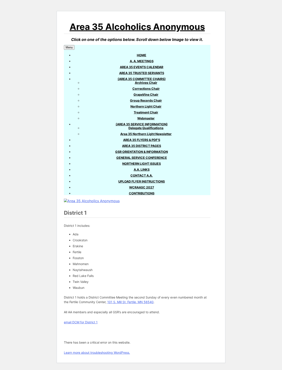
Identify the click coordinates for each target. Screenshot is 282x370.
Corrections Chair (146, 88)
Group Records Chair (146, 100)
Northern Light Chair (145, 106)
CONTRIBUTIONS (141, 193)
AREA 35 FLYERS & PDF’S (141, 140)
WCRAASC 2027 (141, 187)
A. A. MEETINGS (142, 61)
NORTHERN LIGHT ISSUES (141, 163)
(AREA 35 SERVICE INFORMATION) (142, 124)
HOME (141, 55)
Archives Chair (146, 82)
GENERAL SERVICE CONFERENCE (141, 157)
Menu (69, 47)
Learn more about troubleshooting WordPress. (97, 352)
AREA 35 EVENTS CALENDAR (141, 67)
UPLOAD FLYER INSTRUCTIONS (141, 181)
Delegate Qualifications (145, 128)
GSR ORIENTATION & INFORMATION (141, 152)
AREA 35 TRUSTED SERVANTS (141, 73)
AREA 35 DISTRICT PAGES (141, 146)
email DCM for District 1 (81, 322)
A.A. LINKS (142, 169)
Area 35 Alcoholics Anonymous (137, 26)
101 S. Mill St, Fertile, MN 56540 (130, 302)
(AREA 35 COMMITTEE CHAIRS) (142, 79)
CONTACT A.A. (141, 175)
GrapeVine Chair (146, 94)
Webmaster (146, 118)
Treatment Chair (146, 112)
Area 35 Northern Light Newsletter (146, 134)
